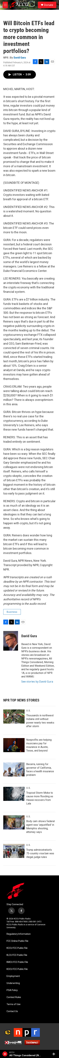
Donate (48, 4)
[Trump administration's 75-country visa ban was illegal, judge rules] (14, 851)
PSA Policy (12, 990)
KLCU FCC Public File (17, 955)
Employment (13, 976)
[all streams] (54, 1054)
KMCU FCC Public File (17, 962)
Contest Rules (14, 997)
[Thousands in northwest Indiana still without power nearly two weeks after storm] (14, 716)
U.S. (28, 710)
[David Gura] (10, 641)
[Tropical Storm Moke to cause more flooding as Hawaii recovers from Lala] (14, 794)
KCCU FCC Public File (17, 948)
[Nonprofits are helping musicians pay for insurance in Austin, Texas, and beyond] (14, 745)
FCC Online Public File (17, 941)
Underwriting (13, 983)
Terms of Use (13, 1004)
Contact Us (12, 1011)
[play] (5, 1054)
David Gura (20, 57)
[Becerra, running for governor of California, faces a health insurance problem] (14, 769)
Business (12, 612)
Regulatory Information (19, 934)
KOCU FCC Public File (17, 969)
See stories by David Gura (37, 681)
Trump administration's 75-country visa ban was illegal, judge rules (40, 853)
